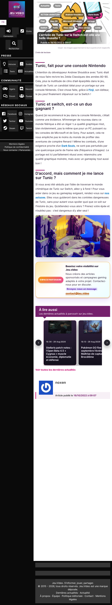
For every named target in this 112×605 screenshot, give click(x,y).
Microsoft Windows (72, 21)
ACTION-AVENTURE (50, 14)
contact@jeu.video (77, 293)
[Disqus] (72, 441)
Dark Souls (93, 14)
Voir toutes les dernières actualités (55, 369)
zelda (97, 28)
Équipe (56, 595)
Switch (44, 28)
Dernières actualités (67, 592)
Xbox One (68, 28)
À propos (45, 595)
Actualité (45, 6)
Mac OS (54, 21)
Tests (57, 6)
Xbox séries (84, 28)
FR (3, 22)
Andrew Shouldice (74, 14)
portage (91, 21)
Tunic (55, 28)
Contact (89, 595)
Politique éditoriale (72, 595)
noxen (60, 382)
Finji (43, 21)
